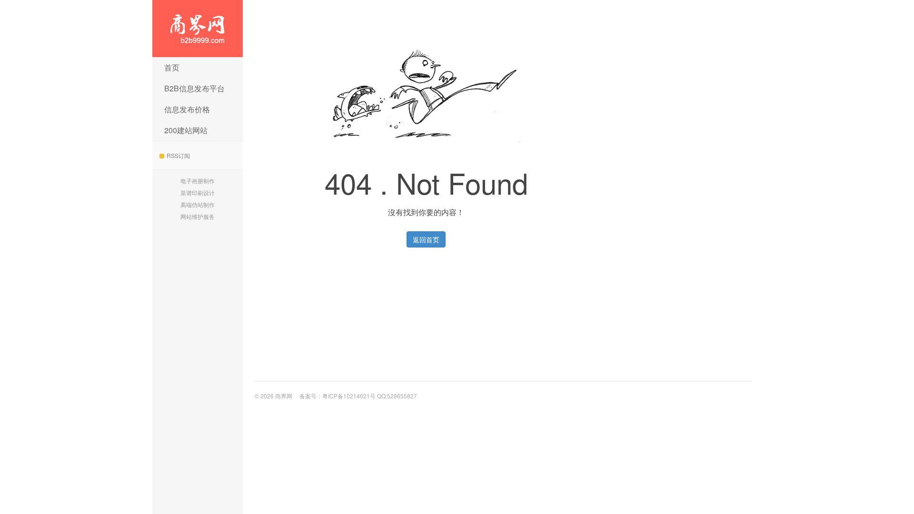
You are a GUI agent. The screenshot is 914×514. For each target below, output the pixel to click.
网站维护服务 (197, 216)
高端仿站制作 (197, 204)
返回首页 (426, 239)
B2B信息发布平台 (194, 88)
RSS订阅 (178, 155)
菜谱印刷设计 (197, 192)
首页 (171, 67)
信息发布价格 (187, 109)
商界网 (197, 28)
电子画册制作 (197, 181)
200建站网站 (186, 130)
